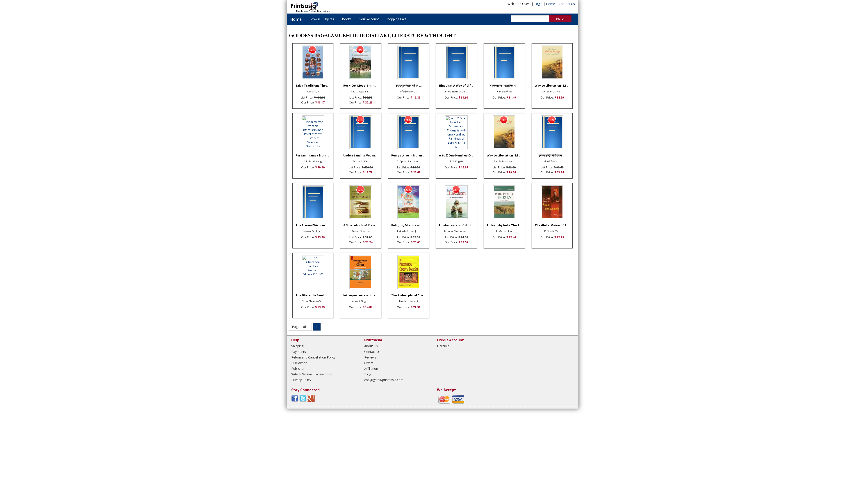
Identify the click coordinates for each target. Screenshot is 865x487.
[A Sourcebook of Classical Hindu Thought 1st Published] (360, 202)
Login (538, 4)
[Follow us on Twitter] (303, 398)
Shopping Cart (396, 19)
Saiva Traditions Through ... (316, 85)
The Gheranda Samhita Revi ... (317, 295)
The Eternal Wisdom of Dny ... (317, 225)
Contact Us (567, 4)
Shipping (297, 346)
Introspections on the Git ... (363, 295)
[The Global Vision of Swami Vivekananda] (552, 202)
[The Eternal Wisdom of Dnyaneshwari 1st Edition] (313, 202)
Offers (368, 363)
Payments (298, 351)
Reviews (370, 357)
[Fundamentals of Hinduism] (456, 202)
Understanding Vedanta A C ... (365, 155)
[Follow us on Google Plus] (311, 398)
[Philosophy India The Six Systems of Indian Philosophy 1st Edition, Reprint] (504, 202)
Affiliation (371, 368)
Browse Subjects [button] (322, 19)
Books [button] (346, 19)
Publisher (298, 368)
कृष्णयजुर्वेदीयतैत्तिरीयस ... (552, 155)
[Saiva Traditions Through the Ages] (313, 62)
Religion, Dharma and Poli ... (411, 225)
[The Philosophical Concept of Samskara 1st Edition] (408, 272)
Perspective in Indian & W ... (411, 155)
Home (550, 4)
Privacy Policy (301, 380)
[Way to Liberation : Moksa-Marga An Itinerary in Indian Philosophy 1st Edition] (552, 62)
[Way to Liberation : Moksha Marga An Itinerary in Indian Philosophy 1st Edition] (504, 132)
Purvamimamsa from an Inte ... (318, 155)
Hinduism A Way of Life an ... (459, 85)
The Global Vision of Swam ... (555, 225)
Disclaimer (299, 363)
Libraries (443, 346)
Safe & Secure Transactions (311, 374)
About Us (371, 346)
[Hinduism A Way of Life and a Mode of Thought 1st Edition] (456, 62)
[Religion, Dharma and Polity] (408, 202)
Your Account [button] (369, 19)
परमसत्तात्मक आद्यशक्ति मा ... (504, 85)
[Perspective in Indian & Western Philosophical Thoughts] (408, 132)
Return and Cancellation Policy (313, 357)
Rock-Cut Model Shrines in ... (364, 85)
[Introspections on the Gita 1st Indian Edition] (360, 272)
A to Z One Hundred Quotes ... (461, 155)
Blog (367, 374)
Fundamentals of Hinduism (458, 225)
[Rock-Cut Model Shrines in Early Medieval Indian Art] (360, 62)
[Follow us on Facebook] (294, 398)
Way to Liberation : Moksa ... (555, 85)
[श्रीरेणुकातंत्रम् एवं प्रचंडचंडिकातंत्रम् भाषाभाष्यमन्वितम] (408, 62)
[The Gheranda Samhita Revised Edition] (313, 272)
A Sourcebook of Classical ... (363, 225)
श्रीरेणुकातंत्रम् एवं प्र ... (409, 85)
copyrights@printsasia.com (383, 380)
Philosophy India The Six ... (506, 225)
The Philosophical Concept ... (412, 295)
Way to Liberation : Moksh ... (507, 155)
